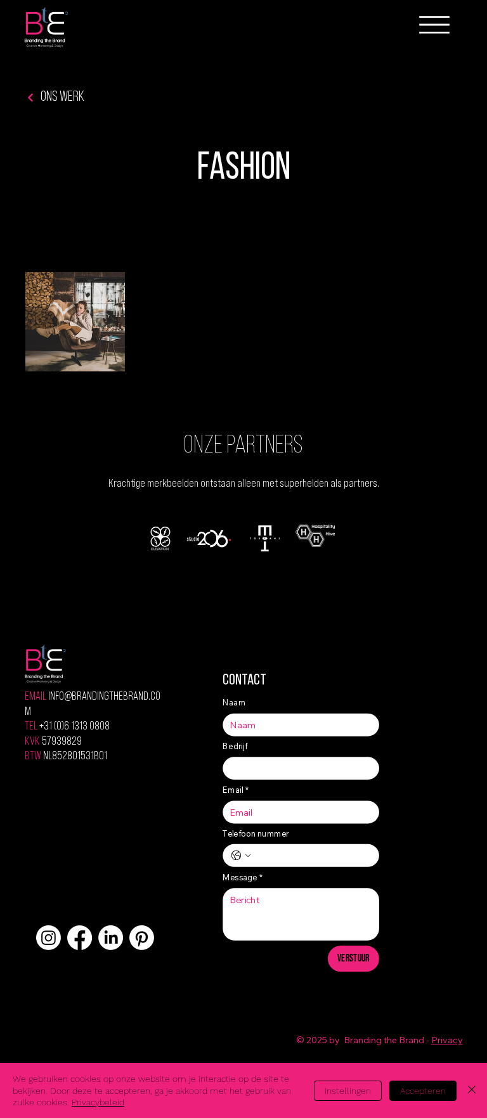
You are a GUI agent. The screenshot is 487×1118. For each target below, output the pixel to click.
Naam (234, 702)
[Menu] (434, 25)
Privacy (447, 1040)
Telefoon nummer (256, 833)
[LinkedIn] (110, 937)
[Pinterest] (141, 937)
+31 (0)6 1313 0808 (74, 727)
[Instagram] (48, 937)
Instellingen (348, 1091)
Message (243, 877)
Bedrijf (236, 746)
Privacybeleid (98, 1102)
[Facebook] (79, 937)
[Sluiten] (471, 1090)
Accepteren (423, 1091)
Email (236, 790)
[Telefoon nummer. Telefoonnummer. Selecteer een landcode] (241, 856)
